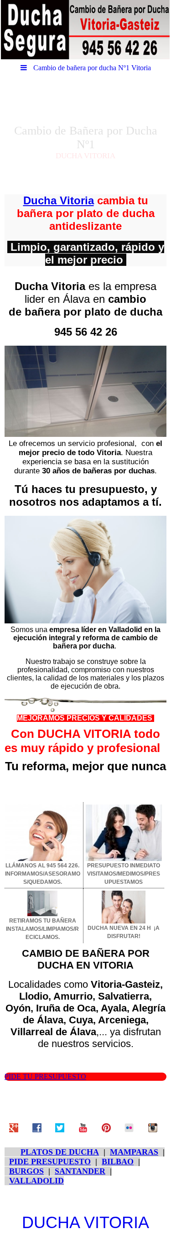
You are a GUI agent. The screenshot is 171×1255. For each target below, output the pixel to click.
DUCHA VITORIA (85, 1222)
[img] (85, 29)
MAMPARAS (134, 1151)
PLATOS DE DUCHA (60, 1151)
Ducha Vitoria (58, 200)
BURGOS (26, 1171)
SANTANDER (80, 1171)
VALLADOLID (36, 1180)
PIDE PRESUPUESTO (50, 1161)
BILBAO (118, 1161)
